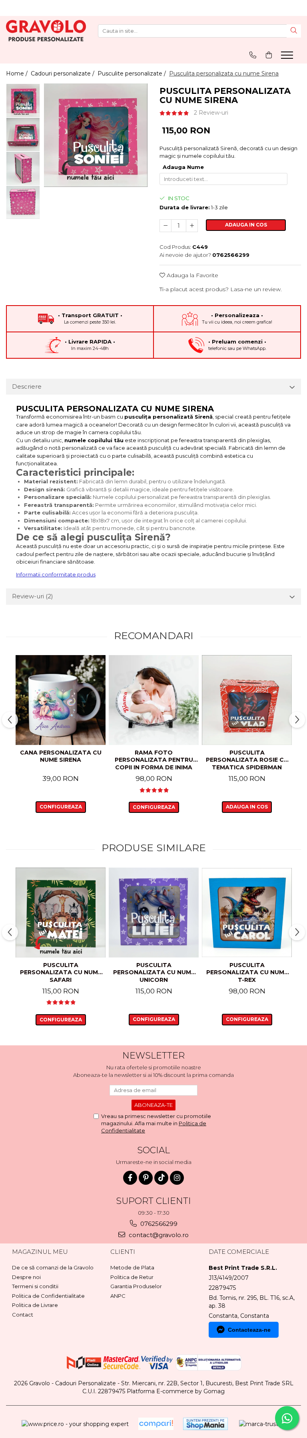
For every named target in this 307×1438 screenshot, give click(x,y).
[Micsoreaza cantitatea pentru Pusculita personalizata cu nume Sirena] (165, 225)
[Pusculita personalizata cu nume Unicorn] (154, 912)
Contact (22, 1314)
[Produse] (288, 58)
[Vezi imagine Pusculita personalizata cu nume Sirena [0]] (23, 100)
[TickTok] (161, 1178)
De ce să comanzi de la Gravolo (53, 1267)
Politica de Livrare (35, 1305)
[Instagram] (177, 1178)
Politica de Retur (132, 1277)
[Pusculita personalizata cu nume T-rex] (247, 912)
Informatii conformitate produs (56, 574)
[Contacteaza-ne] (252, 55)
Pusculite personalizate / (132, 73)
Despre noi (26, 1277)
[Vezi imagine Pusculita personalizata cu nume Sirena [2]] (23, 168)
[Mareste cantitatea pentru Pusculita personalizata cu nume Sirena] (192, 225)
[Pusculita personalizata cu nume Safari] (61, 912)
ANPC (118, 1296)
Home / (17, 73)
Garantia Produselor (136, 1286)
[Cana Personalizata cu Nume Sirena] (61, 700)
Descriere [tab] (27, 386)
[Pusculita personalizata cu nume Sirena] (96, 135)
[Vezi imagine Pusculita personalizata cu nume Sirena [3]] (23, 202)
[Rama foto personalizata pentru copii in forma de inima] (154, 700)
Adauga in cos (246, 225)
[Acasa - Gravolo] (46, 31)
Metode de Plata (132, 1267)
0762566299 (158, 1223)
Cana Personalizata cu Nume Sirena (61, 756)
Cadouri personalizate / (63, 73)
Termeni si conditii (35, 1286)
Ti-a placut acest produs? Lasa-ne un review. (220, 289)
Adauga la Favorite (191, 275)
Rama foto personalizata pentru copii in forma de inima (154, 760)
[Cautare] (294, 31)
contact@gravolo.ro (158, 1235)
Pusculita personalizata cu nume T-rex (247, 972)
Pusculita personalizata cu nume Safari (61, 972)
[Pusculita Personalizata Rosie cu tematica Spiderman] (247, 700)
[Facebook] (130, 1178)
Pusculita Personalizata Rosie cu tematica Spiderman (247, 760)
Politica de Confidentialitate (48, 1296)
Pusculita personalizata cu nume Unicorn (154, 972)
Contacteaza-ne (249, 1330)
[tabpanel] (96, 135)
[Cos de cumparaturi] (269, 55)
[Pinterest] (146, 1178)
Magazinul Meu (40, 1251)
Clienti (122, 1251)
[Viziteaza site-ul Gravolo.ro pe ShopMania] (205, 1424)
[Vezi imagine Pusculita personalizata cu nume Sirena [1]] (23, 134)
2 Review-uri (211, 112)
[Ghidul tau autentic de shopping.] (155, 1424)
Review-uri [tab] (32, 596)
